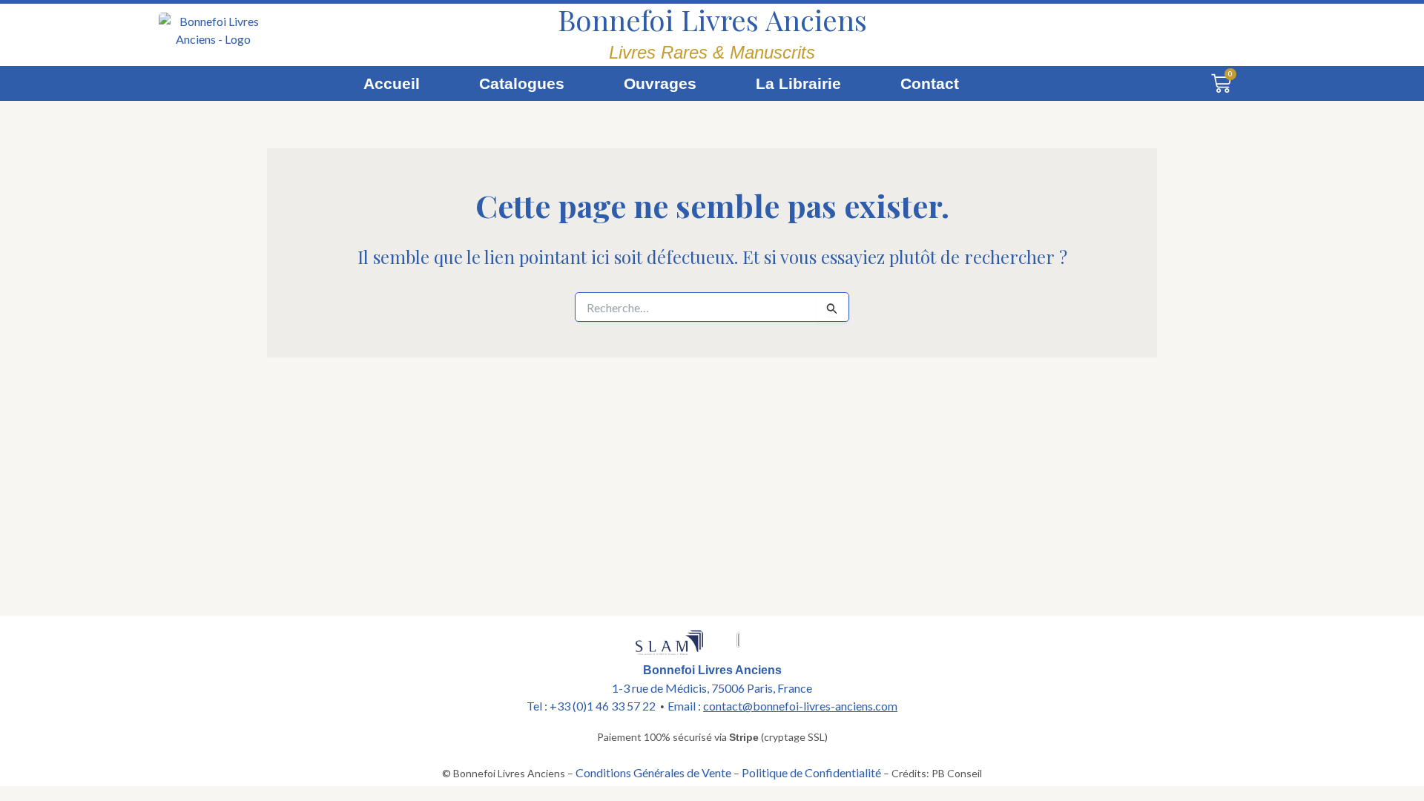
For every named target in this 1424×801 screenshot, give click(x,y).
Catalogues (521, 83)
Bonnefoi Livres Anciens (712, 19)
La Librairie (798, 83)
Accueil (391, 83)
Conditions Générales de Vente (653, 772)
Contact (929, 83)
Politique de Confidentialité (811, 772)
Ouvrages (660, 83)
